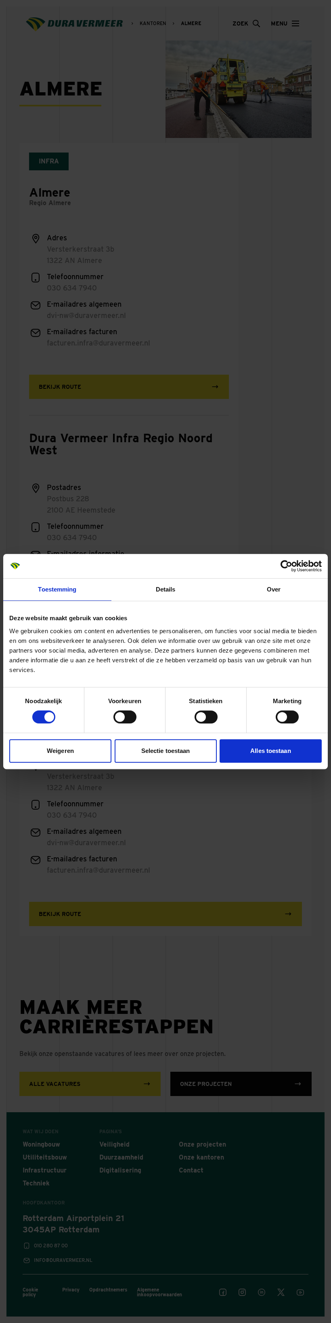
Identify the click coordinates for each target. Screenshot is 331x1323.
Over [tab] (274, 589)
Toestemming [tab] (57, 589)
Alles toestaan (270, 750)
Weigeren (60, 750)
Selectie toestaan (165, 750)
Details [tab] (166, 589)
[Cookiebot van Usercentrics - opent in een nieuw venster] (286, 566)
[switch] (124, 716)
